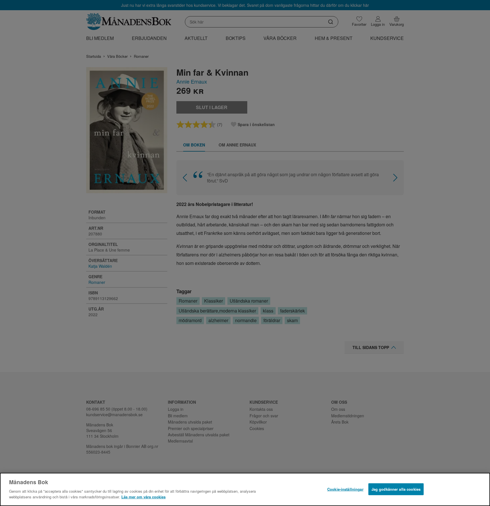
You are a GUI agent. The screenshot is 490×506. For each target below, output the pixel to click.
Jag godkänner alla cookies (396, 489)
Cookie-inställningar (345, 489)
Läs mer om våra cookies (143, 496)
